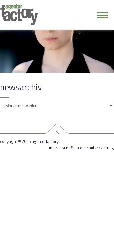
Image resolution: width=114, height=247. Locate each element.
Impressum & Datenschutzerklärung (81, 148)
